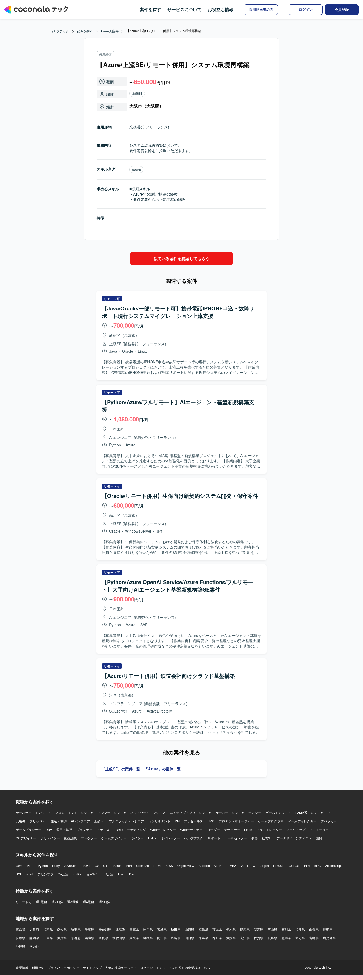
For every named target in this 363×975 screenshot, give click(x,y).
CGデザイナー (26, 838)
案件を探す (150, 9)
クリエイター (50, 838)
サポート (214, 838)
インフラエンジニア (112, 812)
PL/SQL (278, 865)
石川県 (286, 929)
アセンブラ (45, 874)
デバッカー (329, 821)
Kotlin (77, 874)
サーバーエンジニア (230, 812)
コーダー (213, 829)
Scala (117, 865)
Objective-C (185, 865)
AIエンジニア (80, 821)
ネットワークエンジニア (148, 812)
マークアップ (295, 829)
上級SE (137, 93)
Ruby (56, 865)
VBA (233, 865)
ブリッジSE (38, 821)
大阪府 (34, 929)
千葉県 (89, 929)
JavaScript (71, 865)
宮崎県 (314, 937)
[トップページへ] (36, 10)
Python (43, 865)
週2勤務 (57, 901)
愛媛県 (231, 937)
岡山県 (162, 937)
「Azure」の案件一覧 (162, 768)
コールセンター (236, 838)
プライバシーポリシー (63, 967)
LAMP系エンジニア (309, 812)
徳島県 (203, 937)
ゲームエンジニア (278, 812)
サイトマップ (92, 967)
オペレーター (170, 838)
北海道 (120, 929)
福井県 (300, 929)
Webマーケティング (131, 829)
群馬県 (245, 929)
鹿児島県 (329, 937)
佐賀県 (258, 937)
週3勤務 (73, 901)
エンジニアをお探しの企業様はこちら (183, 967)
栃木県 (231, 929)
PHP (30, 865)
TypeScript (92, 874)
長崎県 (272, 937)
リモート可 (24, 901)
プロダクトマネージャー (236, 821)
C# (97, 865)
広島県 (175, 937)
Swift (86, 865)
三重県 (48, 937)
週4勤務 (88, 901)
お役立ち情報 (220, 9)
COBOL (294, 865)
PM (177, 821)
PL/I (307, 865)
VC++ (244, 865)
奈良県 (103, 937)
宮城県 (162, 929)
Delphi (264, 865)
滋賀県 (62, 937)
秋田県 (175, 929)
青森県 (134, 929)
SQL (19, 874)
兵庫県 (89, 937)
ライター (137, 838)
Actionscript (333, 865)
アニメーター (319, 829)
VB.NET (220, 865)
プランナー (84, 829)
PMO (210, 821)
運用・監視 (64, 829)
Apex (121, 874)
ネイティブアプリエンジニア (190, 812)
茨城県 (217, 929)
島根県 (148, 937)
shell (29, 874)
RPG (317, 865)
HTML (157, 865)
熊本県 (286, 937)
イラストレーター (269, 829)
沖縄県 (20, 946)
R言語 (108, 874)
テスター (254, 812)
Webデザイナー (191, 829)
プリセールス (193, 821)
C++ (106, 865)
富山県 (272, 929)
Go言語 (63, 874)
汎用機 (20, 821)
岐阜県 (20, 937)
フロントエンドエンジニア (74, 812)
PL (329, 812)
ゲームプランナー (28, 829)
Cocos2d (142, 865)
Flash (248, 829)
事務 (254, 838)
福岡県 (48, 929)
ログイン (146, 967)
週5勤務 (104, 901)
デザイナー (232, 829)
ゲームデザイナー (114, 838)
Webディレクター (163, 829)
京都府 (76, 937)
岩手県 (148, 929)
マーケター (89, 838)
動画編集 (70, 838)
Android (204, 865)
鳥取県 (134, 937)
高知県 (245, 937)
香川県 (217, 937)
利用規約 (38, 967)
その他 (34, 946)
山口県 (189, 937)
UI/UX (152, 838)
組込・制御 (59, 821)
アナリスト (105, 829)
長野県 (327, 929)
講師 (319, 838)
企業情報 (22, 967)
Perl (129, 865)
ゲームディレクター (302, 821)
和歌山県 (118, 937)
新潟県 (258, 929)
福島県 (203, 929)
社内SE (267, 838)
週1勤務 (41, 901)
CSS (169, 865)
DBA (48, 829)
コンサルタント (159, 821)
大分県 (300, 937)
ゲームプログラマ (271, 821)
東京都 (20, 929)
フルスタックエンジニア (126, 821)
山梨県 (314, 929)
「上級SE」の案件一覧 (121, 768)
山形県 (189, 929)
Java (19, 865)
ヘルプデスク (193, 838)
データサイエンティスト (294, 838)
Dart (132, 874)
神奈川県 (105, 929)
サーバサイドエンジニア (33, 812)
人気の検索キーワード (121, 967)
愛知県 (62, 929)
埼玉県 (76, 929)
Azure (136, 169)
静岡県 (34, 937)
